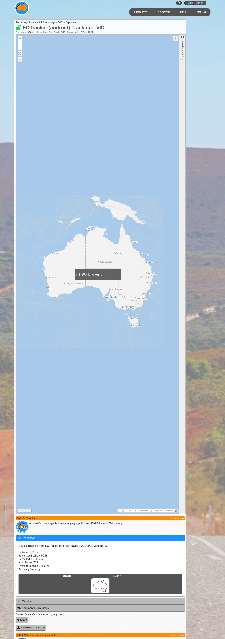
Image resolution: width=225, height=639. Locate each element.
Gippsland (71, 22)
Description (28, 538)
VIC (60, 22)
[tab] (100, 538)
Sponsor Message (178, 518)
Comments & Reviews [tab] (35, 608)
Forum (201, 12)
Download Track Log (33, 627)
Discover (164, 12)
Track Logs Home (26, 22)
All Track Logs (47, 22)
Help (183, 12)
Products (140, 12)
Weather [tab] (27, 601)
